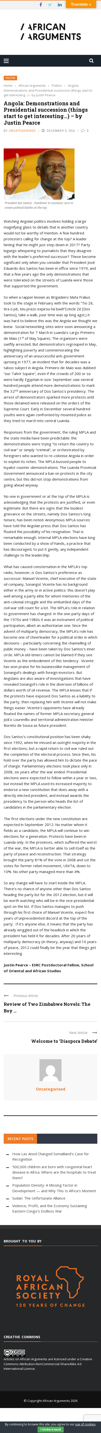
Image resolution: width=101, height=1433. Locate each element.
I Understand (50, 1429)
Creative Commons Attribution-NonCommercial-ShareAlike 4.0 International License (48, 1364)
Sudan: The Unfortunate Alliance (38, 1198)
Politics (10, 78)
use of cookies (85, 1424)
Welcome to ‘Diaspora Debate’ (64, 1041)
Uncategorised (22, 131)
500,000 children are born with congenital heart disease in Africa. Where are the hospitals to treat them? (54, 1172)
